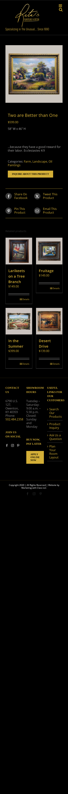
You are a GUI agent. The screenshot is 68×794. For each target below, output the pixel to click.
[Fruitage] (49, 251)
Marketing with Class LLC (34, 487)
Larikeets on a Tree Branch (16, 276)
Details (25, 299)
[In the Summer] (19, 321)
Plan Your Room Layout (54, 452)
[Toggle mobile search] (61, 10)
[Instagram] (12, 445)
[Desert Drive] (49, 321)
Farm (27, 161)
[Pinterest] (18, 445)
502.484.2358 (14, 419)
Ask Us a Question (55, 437)
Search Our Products (55, 412)
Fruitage (46, 270)
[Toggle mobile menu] (61, 6)
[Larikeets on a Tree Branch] (19, 251)
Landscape (39, 161)
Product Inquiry (54, 426)
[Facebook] (6, 445)
